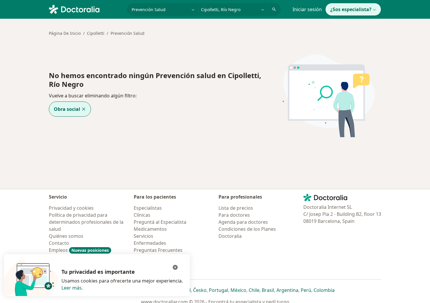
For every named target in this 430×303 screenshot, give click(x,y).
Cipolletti (95, 33)
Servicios (143, 236)
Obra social (67, 109)
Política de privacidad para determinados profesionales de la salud (86, 222)
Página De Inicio (65, 33)
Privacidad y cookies (71, 208)
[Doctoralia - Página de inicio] (85, 9)
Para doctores (234, 215)
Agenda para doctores (243, 222)
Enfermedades (150, 243)
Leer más (71, 288)
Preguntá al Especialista (160, 222)
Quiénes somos (66, 236)
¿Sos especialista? (350, 9)
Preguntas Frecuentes (158, 250)
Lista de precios (236, 208)
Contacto (59, 243)
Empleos (79, 250)
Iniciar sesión (307, 9)
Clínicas (142, 215)
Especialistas (148, 208)
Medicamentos (150, 229)
